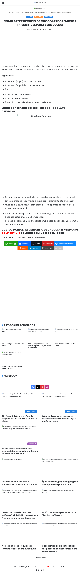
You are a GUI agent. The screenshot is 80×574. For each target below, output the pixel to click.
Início (12, 12)
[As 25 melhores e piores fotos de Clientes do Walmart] (60, 499)
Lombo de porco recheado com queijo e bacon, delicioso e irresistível (39, 346)
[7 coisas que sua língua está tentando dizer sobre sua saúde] (20, 533)
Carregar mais (40, 558)
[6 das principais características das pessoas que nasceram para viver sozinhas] (60, 533)
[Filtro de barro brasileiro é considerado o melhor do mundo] (20, 468)
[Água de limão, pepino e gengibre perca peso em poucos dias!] (60, 468)
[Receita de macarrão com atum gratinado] (13, 357)
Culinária (38, 17)
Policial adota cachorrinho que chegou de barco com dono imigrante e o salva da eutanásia (20, 451)
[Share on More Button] (56, 248)
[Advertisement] (40, 49)
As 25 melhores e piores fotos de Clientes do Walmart (59, 514)
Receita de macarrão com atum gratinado (12, 367)
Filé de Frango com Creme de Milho (13, 345)
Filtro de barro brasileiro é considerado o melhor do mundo (19, 483)
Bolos (17, 12)
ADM (30, 29)
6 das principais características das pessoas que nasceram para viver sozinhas (59, 548)
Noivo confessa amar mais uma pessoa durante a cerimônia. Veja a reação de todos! (59, 418)
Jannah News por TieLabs (57, 567)
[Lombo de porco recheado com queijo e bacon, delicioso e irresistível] (40, 335)
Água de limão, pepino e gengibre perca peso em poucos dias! (60, 483)
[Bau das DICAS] (40, 2)
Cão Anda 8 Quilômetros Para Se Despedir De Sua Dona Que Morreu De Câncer (19, 418)
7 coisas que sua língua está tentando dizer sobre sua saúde (19, 547)
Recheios (48, 17)
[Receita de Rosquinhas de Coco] (66, 335)
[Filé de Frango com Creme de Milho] (13, 335)
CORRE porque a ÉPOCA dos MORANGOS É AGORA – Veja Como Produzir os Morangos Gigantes (20, 515)
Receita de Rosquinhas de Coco (65, 345)
